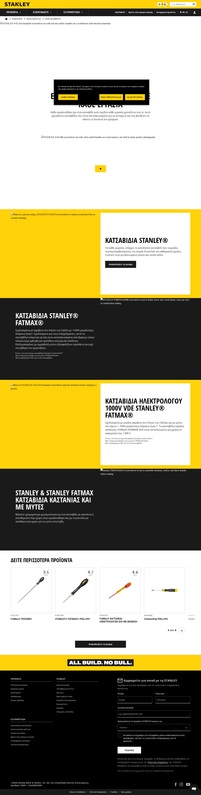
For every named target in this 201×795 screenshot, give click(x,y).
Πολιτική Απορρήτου (158, 762)
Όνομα (121, 693)
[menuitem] (13, 12)
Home (6, 19)
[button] (100, 168)
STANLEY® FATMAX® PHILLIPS (72, 619)
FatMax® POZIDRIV (21, 619)
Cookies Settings (68, 97)
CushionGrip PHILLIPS (156, 619)
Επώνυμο (160, 693)
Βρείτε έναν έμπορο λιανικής (141, 12)
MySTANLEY (120, 12)
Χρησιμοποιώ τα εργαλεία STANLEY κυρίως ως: (140, 721)
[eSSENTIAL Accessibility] (162, 4)
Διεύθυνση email (125, 708)
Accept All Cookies (135, 97)
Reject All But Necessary (111, 97)
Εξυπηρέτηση (72, 12)
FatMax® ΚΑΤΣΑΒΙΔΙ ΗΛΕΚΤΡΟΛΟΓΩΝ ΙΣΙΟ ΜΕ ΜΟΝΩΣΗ (118, 620)
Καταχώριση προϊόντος (166, 12)
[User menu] (194, 12)
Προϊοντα (12, 12)
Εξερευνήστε (41, 12)
